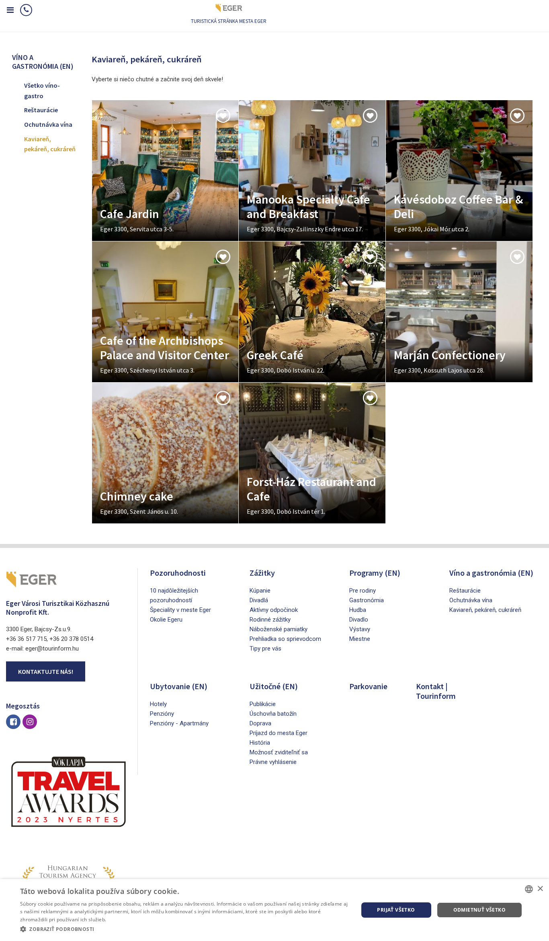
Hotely (158, 704)
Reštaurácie (41, 110)
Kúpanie (260, 590)
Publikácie (263, 704)
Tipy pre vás (265, 648)
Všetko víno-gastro (42, 90)
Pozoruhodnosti (178, 573)
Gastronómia (366, 600)
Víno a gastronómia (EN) (491, 573)
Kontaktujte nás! (45, 671)
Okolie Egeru (166, 619)
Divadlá (259, 600)
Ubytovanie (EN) (178, 686)
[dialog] (274, 910)
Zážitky (262, 573)
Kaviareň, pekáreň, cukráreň (50, 144)
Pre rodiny (362, 590)
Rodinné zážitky (270, 619)
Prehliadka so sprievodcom (285, 638)
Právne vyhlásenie (273, 762)
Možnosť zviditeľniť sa (279, 752)
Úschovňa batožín (273, 713)
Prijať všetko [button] (396, 909)
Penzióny (162, 713)
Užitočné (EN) (274, 686)
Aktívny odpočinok (274, 610)
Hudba (357, 610)
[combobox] (529, 889)
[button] (184, 929)
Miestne (359, 638)
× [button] (540, 889)
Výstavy (359, 629)
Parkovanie (368, 686)
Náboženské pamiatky (278, 629)
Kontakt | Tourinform (436, 691)
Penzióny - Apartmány (179, 723)
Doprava (260, 723)
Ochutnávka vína (48, 124)
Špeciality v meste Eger (180, 610)
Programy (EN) (374, 573)
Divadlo (358, 619)
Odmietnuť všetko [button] (479, 909)
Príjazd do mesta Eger (278, 733)
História (260, 742)
